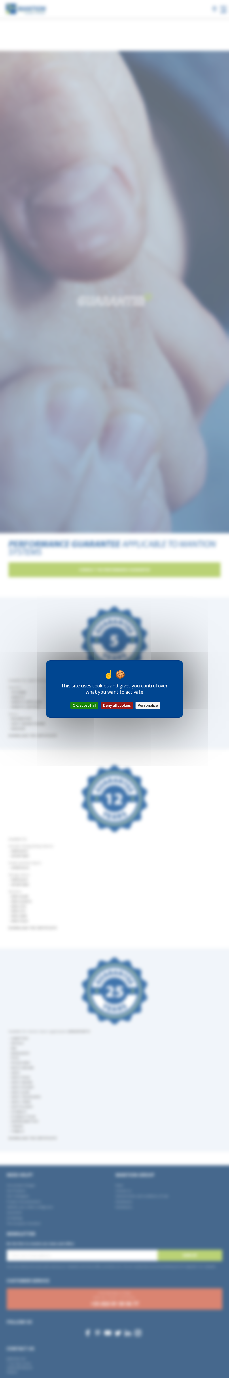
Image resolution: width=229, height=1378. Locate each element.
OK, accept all (84, 705)
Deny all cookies (117, 705)
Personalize (148, 705)
